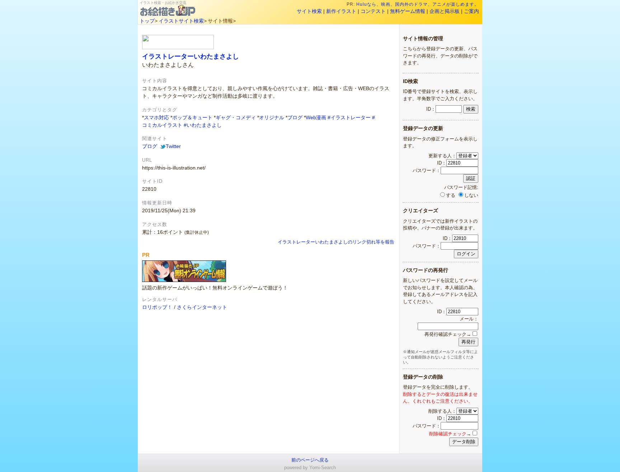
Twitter (173, 146)
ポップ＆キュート (192, 117)
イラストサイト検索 (181, 21)
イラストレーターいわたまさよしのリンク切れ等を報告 (336, 242)
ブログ (294, 117)
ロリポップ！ (157, 307)
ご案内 (471, 11)
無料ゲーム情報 (407, 11)
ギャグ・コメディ (236, 117)
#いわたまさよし (203, 125)
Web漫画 (316, 117)
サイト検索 (309, 11)
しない (471, 195)
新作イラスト (341, 11)
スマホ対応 (156, 117)
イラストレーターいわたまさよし (190, 56)
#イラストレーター (349, 117)
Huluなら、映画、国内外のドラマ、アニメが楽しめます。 (417, 4)
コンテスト (373, 11)
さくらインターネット (202, 307)
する (450, 195)
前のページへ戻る (310, 460)
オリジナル (271, 117)
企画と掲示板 (444, 11)
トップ (147, 21)
